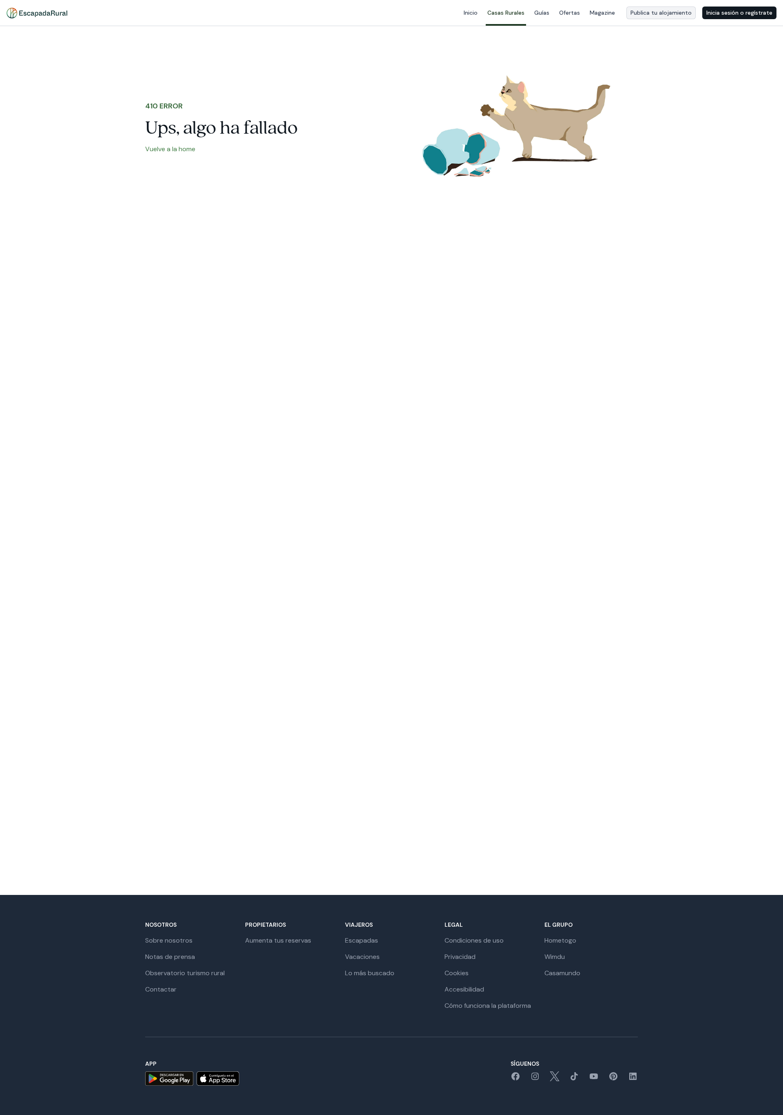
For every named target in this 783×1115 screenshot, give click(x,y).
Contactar (161, 989)
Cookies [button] (457, 973)
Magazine (602, 12)
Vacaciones (362, 956)
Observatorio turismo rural (185, 973)
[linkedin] (633, 1079)
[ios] (218, 1078)
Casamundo (562, 973)
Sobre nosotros (168, 940)
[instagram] (535, 1079)
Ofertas (569, 12)
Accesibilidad (464, 989)
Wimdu (554, 956)
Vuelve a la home (170, 149)
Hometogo (560, 940)
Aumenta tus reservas (278, 940)
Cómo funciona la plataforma (488, 1005)
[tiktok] (574, 1079)
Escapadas (361, 940)
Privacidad (460, 956)
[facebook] (515, 1079)
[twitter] (555, 1079)
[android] (169, 1078)
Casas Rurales (505, 12)
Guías (541, 12)
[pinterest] (613, 1079)
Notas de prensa (170, 956)
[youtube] (594, 1079)
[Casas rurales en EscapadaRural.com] (37, 13)
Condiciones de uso (474, 940)
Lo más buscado (369, 973)
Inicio (471, 12)
